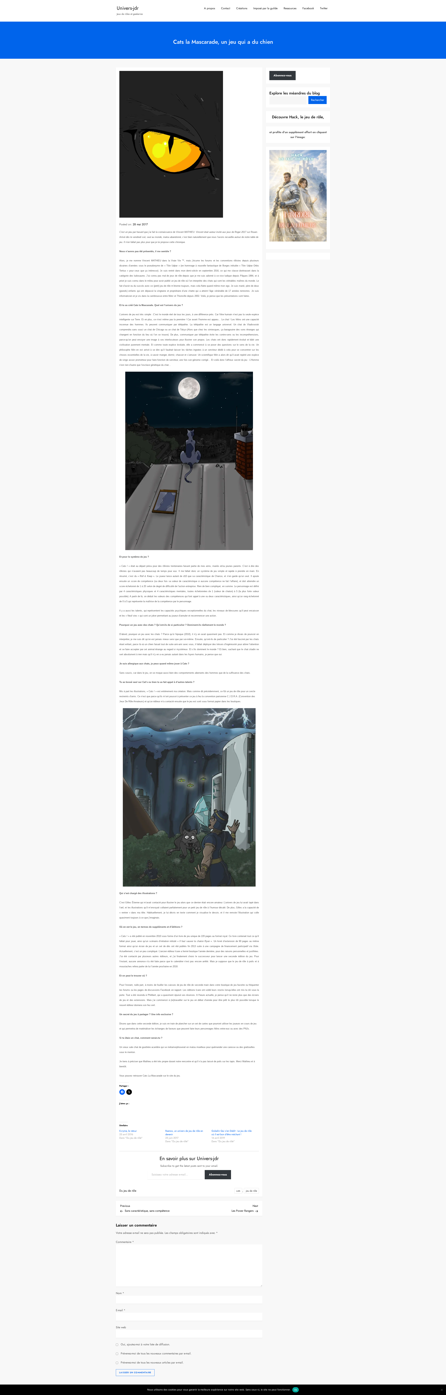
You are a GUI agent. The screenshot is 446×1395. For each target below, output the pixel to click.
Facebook (308, 8)
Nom (120, 1293)
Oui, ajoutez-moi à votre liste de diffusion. (145, 1344)
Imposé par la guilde (265, 8)
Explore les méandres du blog (294, 93)
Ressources (290, 8)
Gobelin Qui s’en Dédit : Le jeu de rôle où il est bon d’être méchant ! (232, 1132)
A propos (209, 8)
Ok (295, 1389)
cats (238, 1191)
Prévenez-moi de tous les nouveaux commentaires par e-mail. (156, 1353)
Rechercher (317, 100)
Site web (121, 1327)
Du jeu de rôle (127, 1191)
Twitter (324, 8)
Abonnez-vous (218, 1174)
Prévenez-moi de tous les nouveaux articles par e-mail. (152, 1362)
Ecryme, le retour (128, 1131)
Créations (241, 8)
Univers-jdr (128, 8)
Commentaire (125, 1242)
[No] (441, 1390)
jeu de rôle (251, 1191)
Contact (225, 8)
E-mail (120, 1310)
